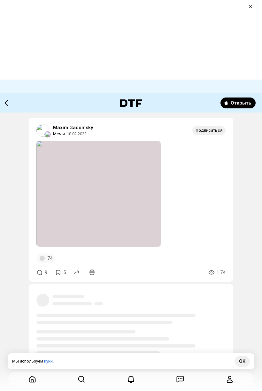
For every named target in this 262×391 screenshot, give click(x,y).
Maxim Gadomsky (73, 127)
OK (242, 361)
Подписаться (209, 130)
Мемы (59, 133)
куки (48, 361)
